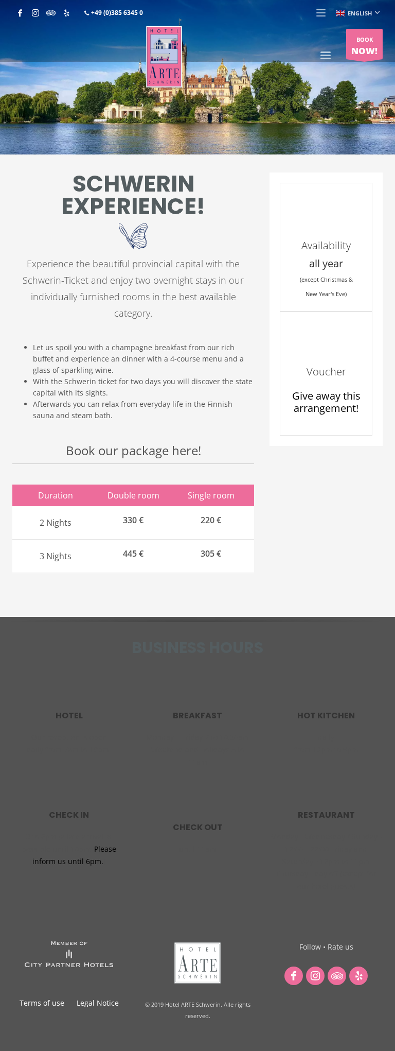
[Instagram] (35, 13)
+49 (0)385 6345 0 (116, 12)
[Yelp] (66, 13)
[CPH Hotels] (68, 954)
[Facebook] (20, 13)
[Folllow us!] (293, 976)
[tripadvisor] (51, 13)
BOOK (364, 46)
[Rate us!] (337, 976)
